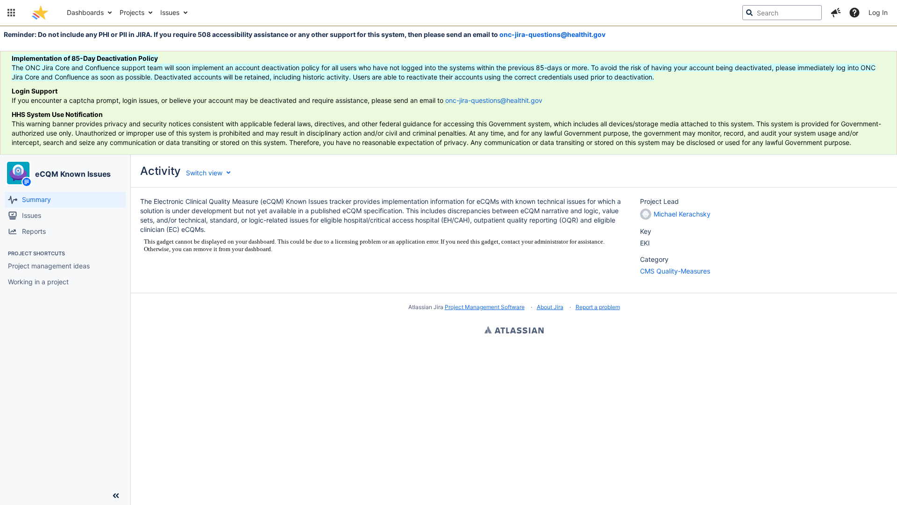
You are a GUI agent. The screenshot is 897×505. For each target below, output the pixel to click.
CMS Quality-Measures (675, 271)
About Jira (550, 306)
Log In (878, 12)
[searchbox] (782, 12)
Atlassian (514, 331)
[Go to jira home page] (40, 12)
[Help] (854, 12)
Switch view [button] (204, 173)
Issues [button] (169, 12)
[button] (11, 12)
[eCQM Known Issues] (18, 173)
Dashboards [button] (85, 12)
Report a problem (598, 306)
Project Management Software (485, 306)
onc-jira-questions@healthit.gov (552, 34)
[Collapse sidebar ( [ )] (116, 496)
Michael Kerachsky (682, 214)
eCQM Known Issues (73, 174)
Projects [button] (132, 12)
